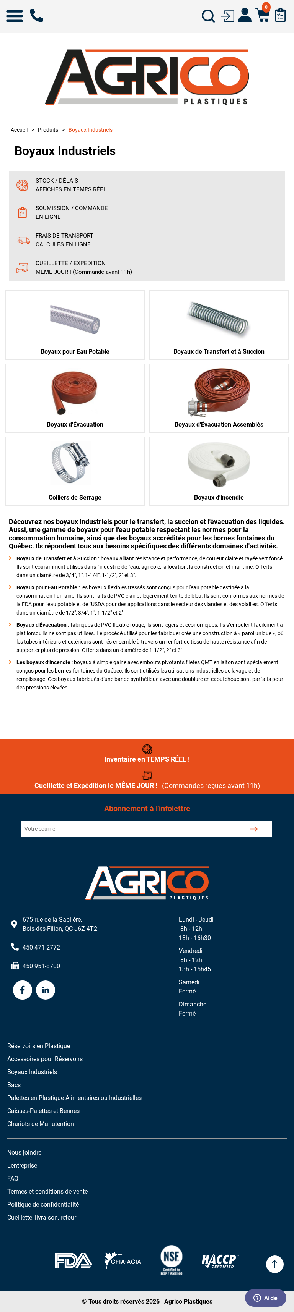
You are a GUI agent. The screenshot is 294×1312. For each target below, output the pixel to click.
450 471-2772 (36, 15)
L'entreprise (22, 1165)
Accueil (19, 130)
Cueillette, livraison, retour (41, 1217)
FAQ (12, 1178)
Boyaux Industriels (32, 1072)
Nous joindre (24, 1152)
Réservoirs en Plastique (38, 1046)
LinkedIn (45, 990)
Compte (245, 15)
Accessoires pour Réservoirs (45, 1059)
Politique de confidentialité (43, 1204)
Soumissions (280, 15)
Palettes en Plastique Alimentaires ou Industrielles (74, 1098)
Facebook (22, 990)
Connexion (227, 15)
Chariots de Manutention (40, 1124)
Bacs (14, 1085)
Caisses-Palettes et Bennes (43, 1111)
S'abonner (253, 829)
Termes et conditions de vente (47, 1191)
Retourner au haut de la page (274, 1264)
